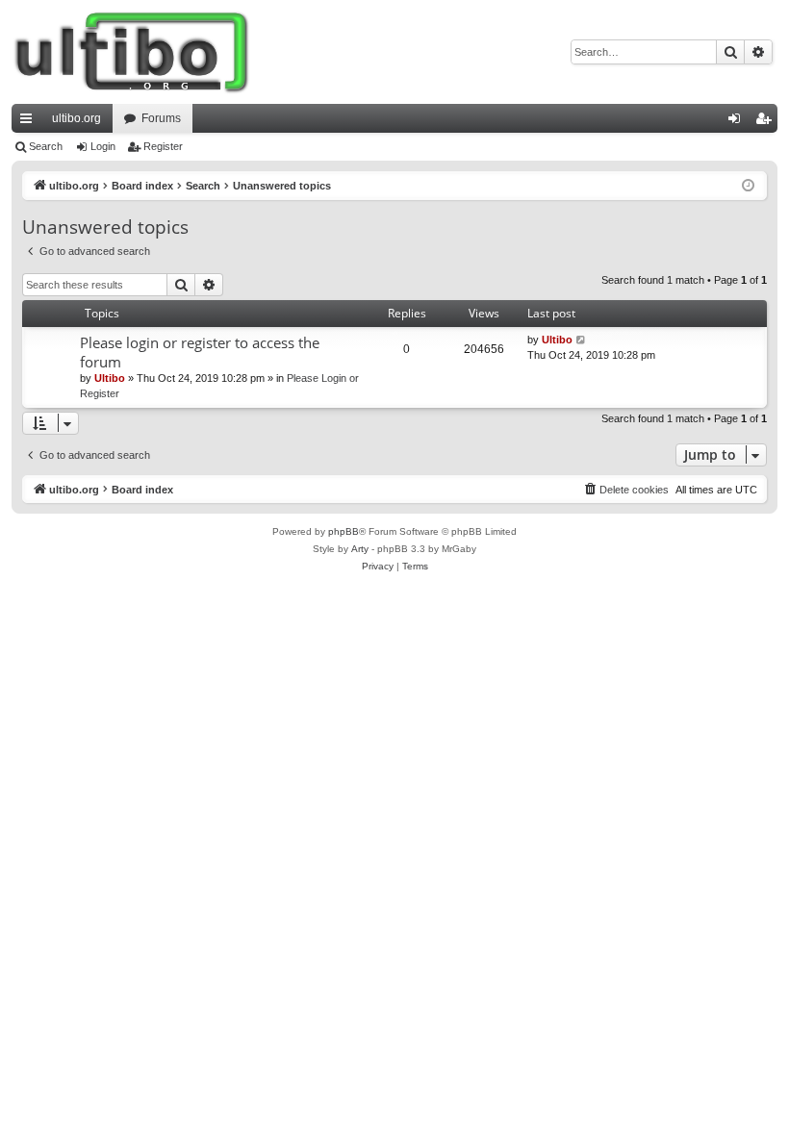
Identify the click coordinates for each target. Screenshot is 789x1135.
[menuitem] (625, 489)
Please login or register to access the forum (199, 351)
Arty (360, 548)
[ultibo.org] (132, 52)
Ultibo (109, 378)
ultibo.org (76, 118)
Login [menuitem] (738, 122)
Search (46, 146)
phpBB (343, 531)
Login (102, 146)
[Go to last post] (581, 340)
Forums (161, 118)
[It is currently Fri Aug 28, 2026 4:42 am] (748, 186)
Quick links (29, 122)
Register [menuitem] (766, 122)
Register (163, 146)
